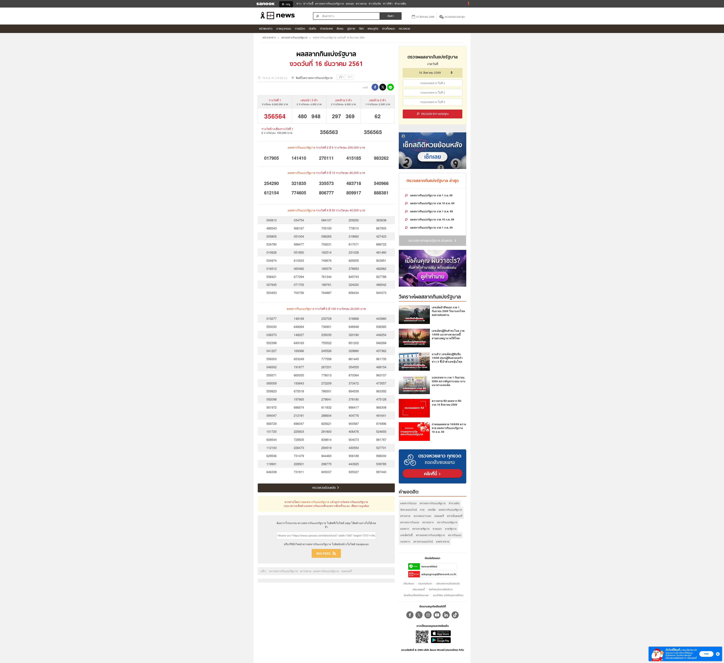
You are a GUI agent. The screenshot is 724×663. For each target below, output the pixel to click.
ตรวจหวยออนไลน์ (423, 541)
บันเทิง (312, 29)
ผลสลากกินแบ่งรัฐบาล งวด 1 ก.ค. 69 (431, 227)
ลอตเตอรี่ (346, 571)
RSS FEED (323, 553)
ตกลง (706, 654)
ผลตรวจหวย (442, 541)
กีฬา (361, 29)
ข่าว (298, 3)
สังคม (340, 29)
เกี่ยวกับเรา (408, 583)
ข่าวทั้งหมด (388, 29)
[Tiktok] (455, 614)
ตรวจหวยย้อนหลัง (324, 488)
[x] (419, 614)
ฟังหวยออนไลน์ (408, 509)
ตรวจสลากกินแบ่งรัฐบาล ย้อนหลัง (430, 241)
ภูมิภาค (351, 29)
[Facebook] (409, 614)
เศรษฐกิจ (373, 29)
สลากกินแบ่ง (454, 535)
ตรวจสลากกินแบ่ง (409, 522)
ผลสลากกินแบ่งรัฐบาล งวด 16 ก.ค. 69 (432, 219)
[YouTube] (437, 614)
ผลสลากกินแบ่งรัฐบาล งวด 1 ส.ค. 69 (431, 211)
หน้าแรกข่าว (265, 29)
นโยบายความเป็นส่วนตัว (675, 658)
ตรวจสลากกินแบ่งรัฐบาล (329, 3)
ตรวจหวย (361, 3)
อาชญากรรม (283, 29)
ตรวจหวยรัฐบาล (420, 528)
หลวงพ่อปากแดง (422, 516)
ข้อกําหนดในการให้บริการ (440, 589)
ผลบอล (350, 3)
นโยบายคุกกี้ (692, 658)
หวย (422, 509)
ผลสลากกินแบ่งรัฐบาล (326, 54)
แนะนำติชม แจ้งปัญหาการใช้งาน (448, 595)
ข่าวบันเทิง (375, 3)
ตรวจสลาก (428, 522)
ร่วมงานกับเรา (425, 583)
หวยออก (437, 528)
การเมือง (300, 29)
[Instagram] (428, 614)
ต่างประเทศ (326, 29)
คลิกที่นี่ (431, 474)
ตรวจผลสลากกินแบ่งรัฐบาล (313, 502)
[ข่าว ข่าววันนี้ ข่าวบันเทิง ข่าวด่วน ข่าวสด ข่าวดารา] (282, 16)
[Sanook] (263, 4)
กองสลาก (405, 541)
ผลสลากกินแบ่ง (408, 503)
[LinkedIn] (446, 614)
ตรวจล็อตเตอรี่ (454, 516)
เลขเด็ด (432, 509)
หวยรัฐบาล (450, 528)
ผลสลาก (404, 528)
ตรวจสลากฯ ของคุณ (434, 114)
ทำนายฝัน (400, 3)
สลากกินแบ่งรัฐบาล (447, 522)
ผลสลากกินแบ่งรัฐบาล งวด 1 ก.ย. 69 (431, 195)
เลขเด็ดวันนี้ (406, 535)
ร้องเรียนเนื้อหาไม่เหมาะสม (416, 595)
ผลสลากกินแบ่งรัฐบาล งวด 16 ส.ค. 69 (432, 203)
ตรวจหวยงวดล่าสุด (455, 17)
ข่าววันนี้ (308, 3)
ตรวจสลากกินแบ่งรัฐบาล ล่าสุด (432, 181)
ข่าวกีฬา (388, 3)
